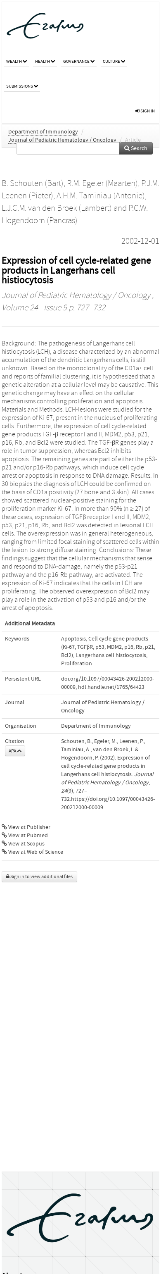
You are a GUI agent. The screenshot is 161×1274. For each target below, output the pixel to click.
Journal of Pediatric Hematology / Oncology (62, 140)
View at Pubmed (27, 835)
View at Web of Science (35, 852)
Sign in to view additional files (41, 876)
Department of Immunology (43, 132)
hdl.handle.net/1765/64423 (111, 687)
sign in (147, 111)
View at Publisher (28, 827)
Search (138, 148)
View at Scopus (26, 844)
